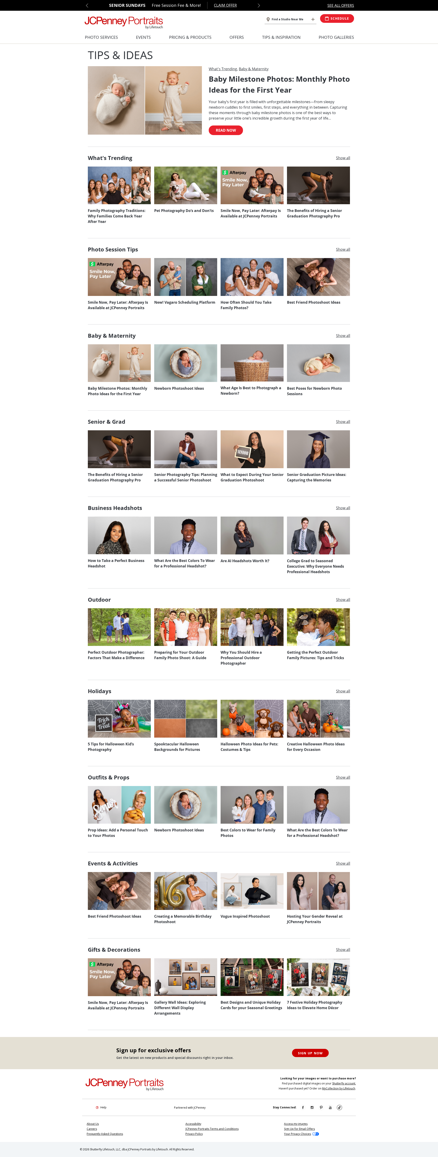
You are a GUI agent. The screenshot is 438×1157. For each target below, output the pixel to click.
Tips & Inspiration (281, 37)
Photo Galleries (336, 37)
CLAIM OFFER (225, 5)
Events (143, 37)
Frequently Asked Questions (105, 1134)
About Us (93, 1124)
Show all (343, 157)
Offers (236, 37)
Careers (92, 1129)
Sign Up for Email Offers (299, 1129)
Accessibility (193, 1124)
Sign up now (310, 1053)
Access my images (296, 1124)
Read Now (226, 130)
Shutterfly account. (344, 1083)
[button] (87, 5)
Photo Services (101, 37)
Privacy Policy (194, 1134)
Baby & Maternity (254, 68)
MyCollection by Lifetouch (338, 1088)
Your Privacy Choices (297, 1134)
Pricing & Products (190, 37)
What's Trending (223, 68)
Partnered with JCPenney (190, 1108)
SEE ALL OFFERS (340, 5)
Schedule (340, 18)
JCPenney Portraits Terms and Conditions (212, 1129)
